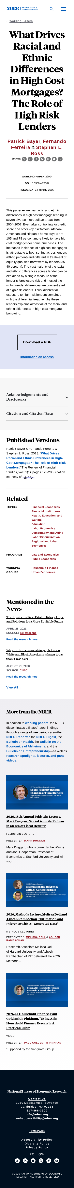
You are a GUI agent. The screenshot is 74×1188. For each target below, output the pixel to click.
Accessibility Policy (37, 1139)
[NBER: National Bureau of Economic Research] (22, 9)
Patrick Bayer (23, 141)
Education (38, 524)
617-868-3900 (37, 1110)
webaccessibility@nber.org (37, 1118)
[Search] (51, 9)
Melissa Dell (36, 937)
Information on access (37, 357)
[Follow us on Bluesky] (33, 1160)
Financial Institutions (46, 511)
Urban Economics (43, 572)
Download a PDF (37, 342)
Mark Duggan (34, 840)
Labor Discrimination (46, 537)
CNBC (24, 670)
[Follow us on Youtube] (56, 1160)
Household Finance (45, 567)
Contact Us (37, 1098)
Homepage (37, 1131)
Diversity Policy (37, 1143)
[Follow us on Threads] (41, 1160)
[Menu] (63, 9)
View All (12, 687)
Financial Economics (46, 507)
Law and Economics (45, 554)
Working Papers (21, 20)
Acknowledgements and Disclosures (27, 397)
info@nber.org (37, 1114)
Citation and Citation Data (29, 413)
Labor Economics (43, 528)
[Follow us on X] (17, 1160)
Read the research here (21, 639)
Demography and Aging (47, 532)
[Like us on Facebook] (48, 1160)
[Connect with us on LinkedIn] (25, 1160)
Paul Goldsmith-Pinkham (43, 1042)
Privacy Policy (37, 1147)
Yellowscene (28, 632)
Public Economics (44, 558)
